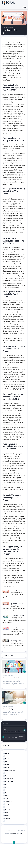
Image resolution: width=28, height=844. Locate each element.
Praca (6, 784)
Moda (6, 773)
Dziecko (7, 758)
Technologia (8, 801)
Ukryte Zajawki (9, 809)
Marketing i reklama (8, 27)
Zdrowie (7, 821)
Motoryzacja (8, 775)
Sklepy (7, 795)
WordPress (13, 833)
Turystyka (7, 807)
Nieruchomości (9, 778)
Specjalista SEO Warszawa (17, 615)
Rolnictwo (7, 792)
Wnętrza (7, 818)
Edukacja (7, 761)
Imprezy (7, 767)
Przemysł (7, 790)
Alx (22, 833)
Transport (7, 804)
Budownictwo (8, 756)
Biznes (7, 753)
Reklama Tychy (8, 709)
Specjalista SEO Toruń (16, 640)
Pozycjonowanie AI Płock (11, 678)
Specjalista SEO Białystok (17, 603)
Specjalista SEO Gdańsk (16, 627)
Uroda (6, 812)
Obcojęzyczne (9, 781)
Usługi (7, 815)
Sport (6, 798)
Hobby (7, 764)
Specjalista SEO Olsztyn (16, 591)
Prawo (7, 787)
